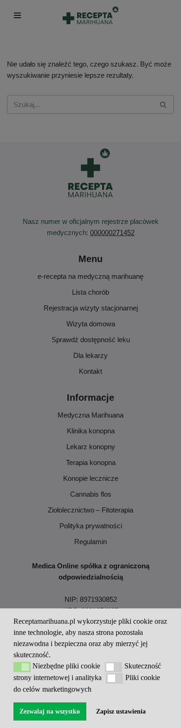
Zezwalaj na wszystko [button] (49, 711)
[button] (22, 667)
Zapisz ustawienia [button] (121, 711)
